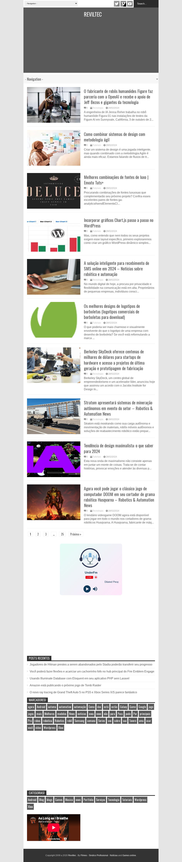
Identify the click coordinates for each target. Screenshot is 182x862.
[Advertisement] (91, 48)
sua (125, 721)
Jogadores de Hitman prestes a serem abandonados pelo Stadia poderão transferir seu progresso (91, 664)
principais (145, 714)
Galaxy (123, 707)
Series (101, 721)
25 (62, 534)
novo (98, 714)
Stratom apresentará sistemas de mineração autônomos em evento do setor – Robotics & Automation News (118, 408)
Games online (129, 855)
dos (99, 707)
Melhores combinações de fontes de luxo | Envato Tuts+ (116, 180)
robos (37, 721)
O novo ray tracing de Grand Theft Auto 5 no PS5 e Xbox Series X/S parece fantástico (83, 692)
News (72, 714)
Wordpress (50, 728)
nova (91, 714)
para (112, 714)
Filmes (84, 855)
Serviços (100, 800)
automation (65, 707)
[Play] (87, 588)
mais (39, 714)
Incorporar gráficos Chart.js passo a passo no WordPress (118, 223)
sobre (117, 721)
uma (141, 721)
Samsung (79, 721)
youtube (130, 4)
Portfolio (88, 800)
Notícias (114, 855)
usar (148, 721)
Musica (69, 800)
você (30, 728)
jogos (31, 714)
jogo (151, 707)
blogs (49, 800)
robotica (47, 721)
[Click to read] (53, 105)
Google (142, 707)
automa (52, 707)
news (78, 800)
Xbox (60, 728)
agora (31, 707)
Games (59, 800)
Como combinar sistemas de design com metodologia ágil (114, 137)
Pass (120, 714)
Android (41, 707)
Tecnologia (98, 108)
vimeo (123, 4)
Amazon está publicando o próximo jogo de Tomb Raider (65, 685)
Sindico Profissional (98, 855)
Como (92, 707)
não (106, 714)
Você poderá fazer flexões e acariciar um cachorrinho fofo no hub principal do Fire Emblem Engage (92, 671)
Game (133, 707)
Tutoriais (97, 145)
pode (128, 714)
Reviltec (93, 14)
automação (80, 707)
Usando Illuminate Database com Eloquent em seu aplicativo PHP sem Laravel (79, 678)
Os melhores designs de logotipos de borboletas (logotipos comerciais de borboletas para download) (112, 311)
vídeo (38, 728)
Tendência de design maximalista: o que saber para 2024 (118, 448)
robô (69, 721)
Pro (30, 721)
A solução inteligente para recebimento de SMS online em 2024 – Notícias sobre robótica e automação (116, 268)
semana (91, 721)
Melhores (49, 714)
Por (135, 714)
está (106, 707)
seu (109, 721)
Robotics (59, 721)
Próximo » (75, 534)
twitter (117, 4)
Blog (41, 800)
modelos (61, 714)
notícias (81, 714)
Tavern (132, 721)
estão (114, 707)
